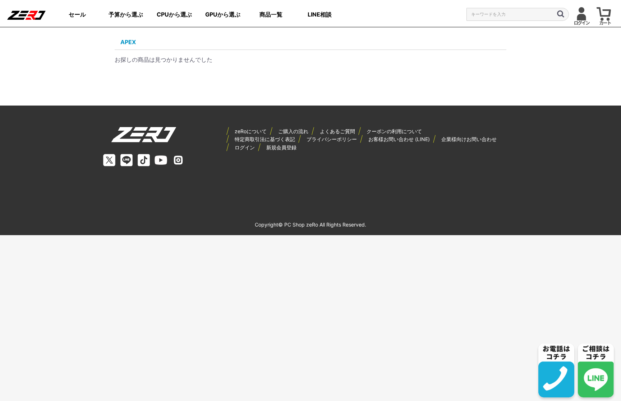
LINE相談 (320, 14)
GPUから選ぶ (222, 14)
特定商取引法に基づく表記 (265, 139)
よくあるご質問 (337, 131)
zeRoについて (251, 131)
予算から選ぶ (126, 14)
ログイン (245, 147)
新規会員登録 (281, 147)
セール (77, 14)
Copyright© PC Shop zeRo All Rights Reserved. (310, 225)
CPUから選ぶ (174, 14)
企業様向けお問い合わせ (469, 139)
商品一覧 (270, 14)
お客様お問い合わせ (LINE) (399, 139)
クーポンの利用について (394, 131)
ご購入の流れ (293, 131)
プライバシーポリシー (332, 139)
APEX (128, 42)
